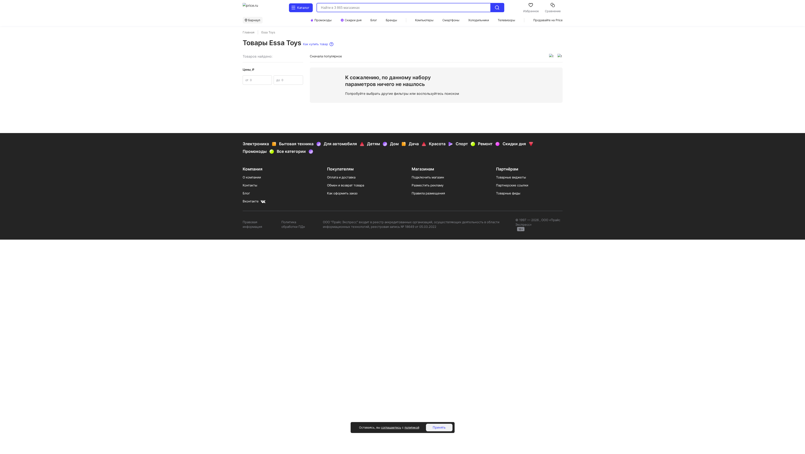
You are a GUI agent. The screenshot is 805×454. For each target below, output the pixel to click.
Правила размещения (428, 193)
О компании (252, 177)
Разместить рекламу (427, 185)
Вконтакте (251, 201)
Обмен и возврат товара (345, 185)
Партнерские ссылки (512, 185)
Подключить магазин (428, 177)
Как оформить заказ (342, 193)
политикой (411, 427)
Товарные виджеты (511, 177)
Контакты (250, 185)
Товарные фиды (508, 193)
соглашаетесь (391, 427)
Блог (246, 193)
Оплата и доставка (341, 177)
